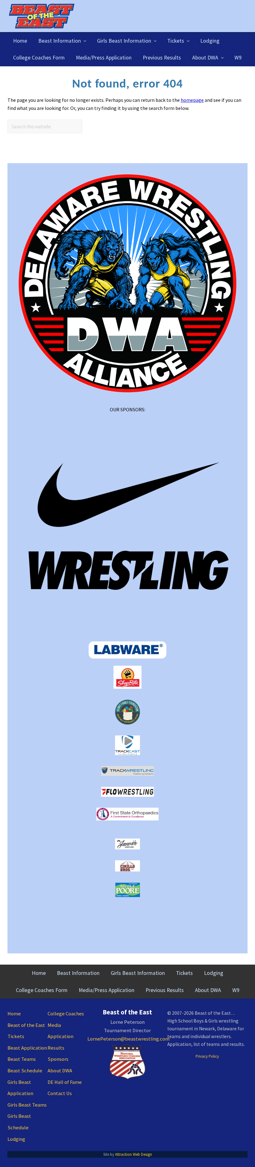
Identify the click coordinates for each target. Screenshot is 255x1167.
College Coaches (66, 1013)
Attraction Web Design (133, 1154)
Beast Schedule (24, 1070)
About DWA (60, 1070)
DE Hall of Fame (65, 1082)
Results (56, 1048)
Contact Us (60, 1093)
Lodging (16, 1139)
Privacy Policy (207, 1056)
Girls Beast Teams (27, 1105)
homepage (192, 100)
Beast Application (27, 1048)
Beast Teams (21, 1059)
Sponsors (58, 1059)
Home (14, 1013)
